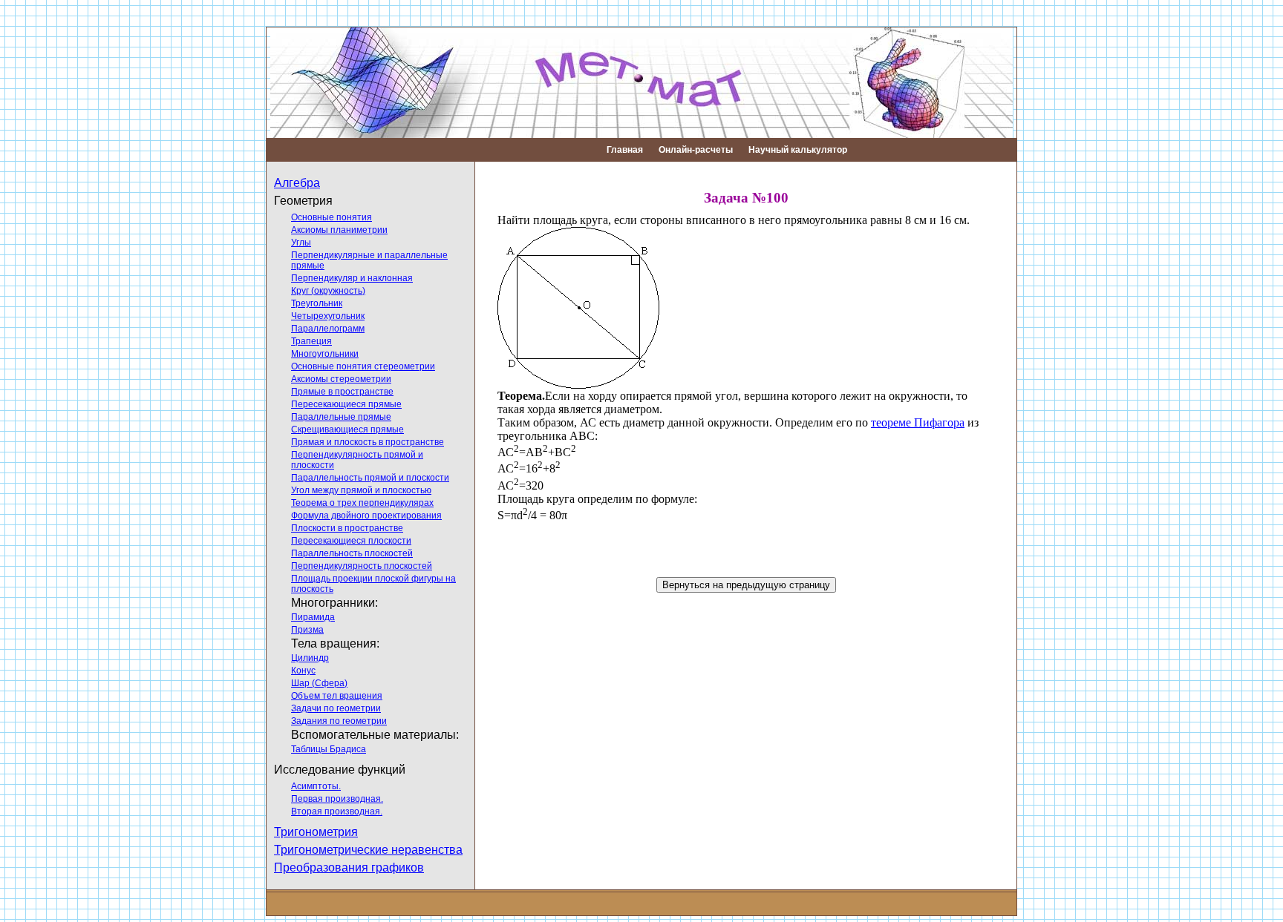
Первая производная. (337, 799)
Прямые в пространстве (342, 391)
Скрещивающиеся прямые (347, 429)
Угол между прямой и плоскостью (361, 490)
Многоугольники (325, 354)
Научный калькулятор (797, 150)
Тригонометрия (316, 832)
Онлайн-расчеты (696, 150)
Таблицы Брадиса (328, 749)
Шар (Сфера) (319, 683)
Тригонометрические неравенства (368, 849)
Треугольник (316, 303)
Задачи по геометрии (336, 708)
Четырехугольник (328, 316)
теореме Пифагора (917, 422)
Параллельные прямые (341, 417)
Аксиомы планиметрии (339, 230)
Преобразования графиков (349, 867)
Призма (307, 630)
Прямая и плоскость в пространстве (367, 442)
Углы (301, 242)
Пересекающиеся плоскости (351, 541)
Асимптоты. (316, 786)
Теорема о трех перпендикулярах (362, 503)
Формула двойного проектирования (366, 515)
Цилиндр (310, 658)
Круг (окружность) (328, 291)
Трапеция (311, 341)
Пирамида (313, 617)
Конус (303, 670)
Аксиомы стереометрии (341, 379)
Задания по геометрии (339, 721)
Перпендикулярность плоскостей (361, 566)
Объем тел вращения (336, 696)
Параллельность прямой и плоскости (370, 477)
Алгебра (297, 183)
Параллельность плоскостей (352, 553)
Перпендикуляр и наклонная (352, 278)
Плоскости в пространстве (347, 528)
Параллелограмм (328, 328)
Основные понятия (331, 217)
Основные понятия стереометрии (363, 366)
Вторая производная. (336, 811)
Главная (625, 150)
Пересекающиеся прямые (346, 404)
